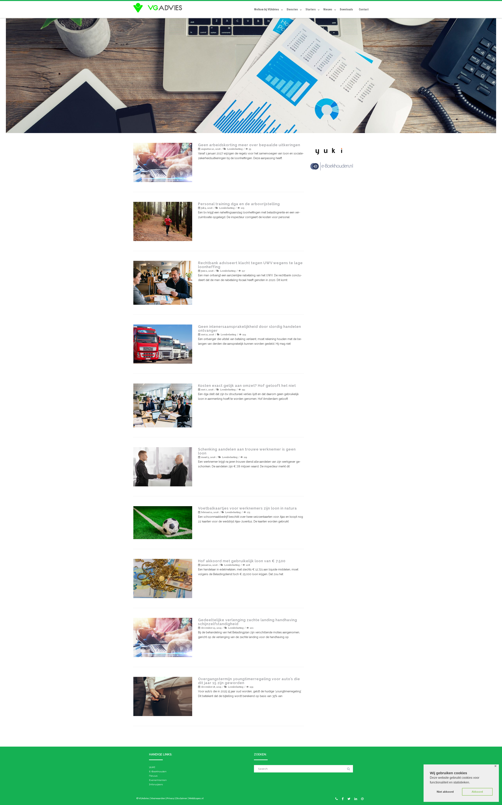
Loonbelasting (235, 148)
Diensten (292, 9)
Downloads (346, 9)
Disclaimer (181, 798)
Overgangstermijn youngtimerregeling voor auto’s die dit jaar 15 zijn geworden (249, 681)
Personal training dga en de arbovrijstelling (239, 204)
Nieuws (327, 9)
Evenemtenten (158, 780)
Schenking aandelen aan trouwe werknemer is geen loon (247, 451)
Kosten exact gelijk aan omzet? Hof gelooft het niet (247, 385)
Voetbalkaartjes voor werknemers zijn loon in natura (247, 508)
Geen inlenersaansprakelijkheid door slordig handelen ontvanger (249, 329)
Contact (364, 9)
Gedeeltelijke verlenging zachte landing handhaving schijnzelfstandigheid (247, 622)
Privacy (170, 798)
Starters (311, 9)
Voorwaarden (158, 798)
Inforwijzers (156, 784)
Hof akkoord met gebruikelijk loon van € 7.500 (242, 561)
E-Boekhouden (157, 771)
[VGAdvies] (158, 8)
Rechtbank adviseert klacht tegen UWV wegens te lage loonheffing (250, 265)
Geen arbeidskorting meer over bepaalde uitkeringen (249, 145)
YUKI (152, 767)
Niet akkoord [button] (445, 791)
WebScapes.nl (196, 798)
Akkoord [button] (477, 791)
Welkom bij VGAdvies (266, 9)
